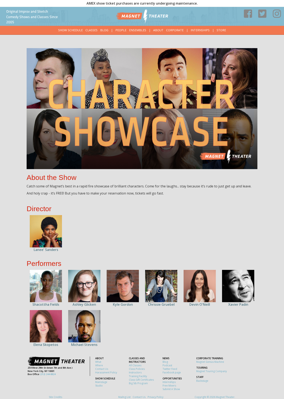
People (120, 30)
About (158, 30)
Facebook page (172, 372)
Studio (99, 385)
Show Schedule (70, 30)
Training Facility (138, 376)
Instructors (135, 372)
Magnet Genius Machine (210, 362)
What (98, 362)
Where (99, 365)
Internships (200, 30)
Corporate (175, 30)
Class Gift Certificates (141, 380)
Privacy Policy (155, 397)
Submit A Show (171, 389)
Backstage (202, 381)
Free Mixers (169, 385)
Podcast (167, 365)
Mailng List (124, 397)
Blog (104, 30)
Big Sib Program (138, 383)
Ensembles (137, 30)
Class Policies (137, 369)
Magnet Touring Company (211, 371)
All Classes (135, 365)
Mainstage (101, 382)
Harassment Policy (106, 372)
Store (221, 30)
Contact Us (101, 369)
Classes (91, 30)
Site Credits (55, 397)
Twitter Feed (170, 369)
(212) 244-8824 (48, 374)
